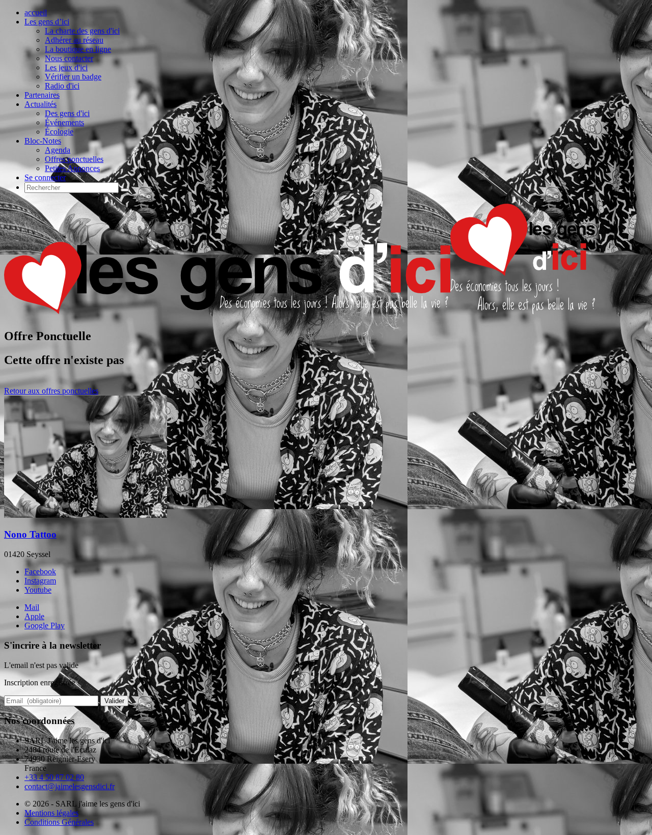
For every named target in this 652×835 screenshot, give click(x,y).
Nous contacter (69, 58)
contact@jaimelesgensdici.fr (69, 786)
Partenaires (42, 95)
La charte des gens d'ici (82, 30)
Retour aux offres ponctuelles (51, 390)
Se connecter (45, 177)
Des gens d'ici (67, 113)
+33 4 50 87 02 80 (54, 777)
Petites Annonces (72, 168)
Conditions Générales (59, 822)
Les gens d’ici (46, 21)
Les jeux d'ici (66, 67)
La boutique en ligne (78, 49)
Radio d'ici (62, 85)
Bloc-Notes (42, 140)
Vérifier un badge (73, 76)
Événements (64, 122)
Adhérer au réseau (74, 40)
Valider (114, 701)
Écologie (59, 131)
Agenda (57, 150)
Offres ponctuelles (74, 159)
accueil (35, 12)
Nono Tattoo (30, 534)
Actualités (40, 104)
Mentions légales (51, 813)
